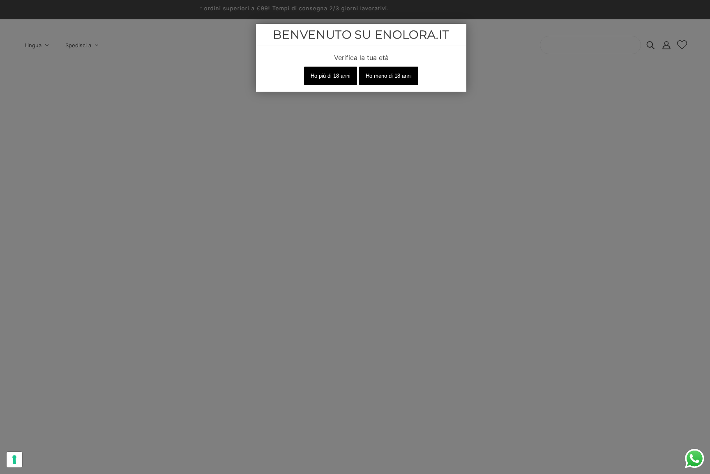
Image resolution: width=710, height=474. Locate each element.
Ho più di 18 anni (330, 76)
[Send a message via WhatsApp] (694, 458)
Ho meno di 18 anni (389, 76)
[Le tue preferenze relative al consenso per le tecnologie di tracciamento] (14, 459)
